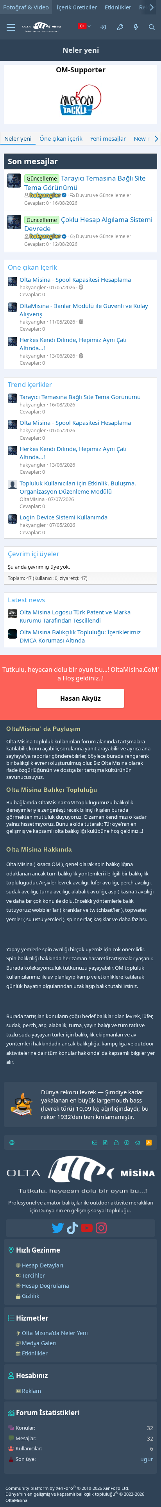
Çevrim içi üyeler (33, 553)
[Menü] (11, 27)
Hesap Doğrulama (45, 1285)
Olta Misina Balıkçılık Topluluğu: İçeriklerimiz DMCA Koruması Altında (80, 636)
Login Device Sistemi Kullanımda (63, 517)
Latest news (26, 599)
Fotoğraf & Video (26, 7)
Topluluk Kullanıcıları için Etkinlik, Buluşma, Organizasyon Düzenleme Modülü (78, 487)
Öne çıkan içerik (60, 138)
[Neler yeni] (136, 27)
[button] (84, 26)
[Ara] (151, 27)
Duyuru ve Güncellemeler (103, 195)
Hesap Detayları (42, 1265)
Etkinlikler (118, 7)
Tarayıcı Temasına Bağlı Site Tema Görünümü (80, 397)
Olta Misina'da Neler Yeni (55, 1333)
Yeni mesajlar (108, 138)
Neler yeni (18, 138)
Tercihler (33, 1275)
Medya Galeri (39, 1343)
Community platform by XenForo (67, 1488)
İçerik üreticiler (77, 7)
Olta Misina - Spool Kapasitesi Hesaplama (75, 279)
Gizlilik (30, 1295)
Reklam (31, 1390)
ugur (146, 1459)
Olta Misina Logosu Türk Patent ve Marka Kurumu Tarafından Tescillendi (75, 616)
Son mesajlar (33, 161)
